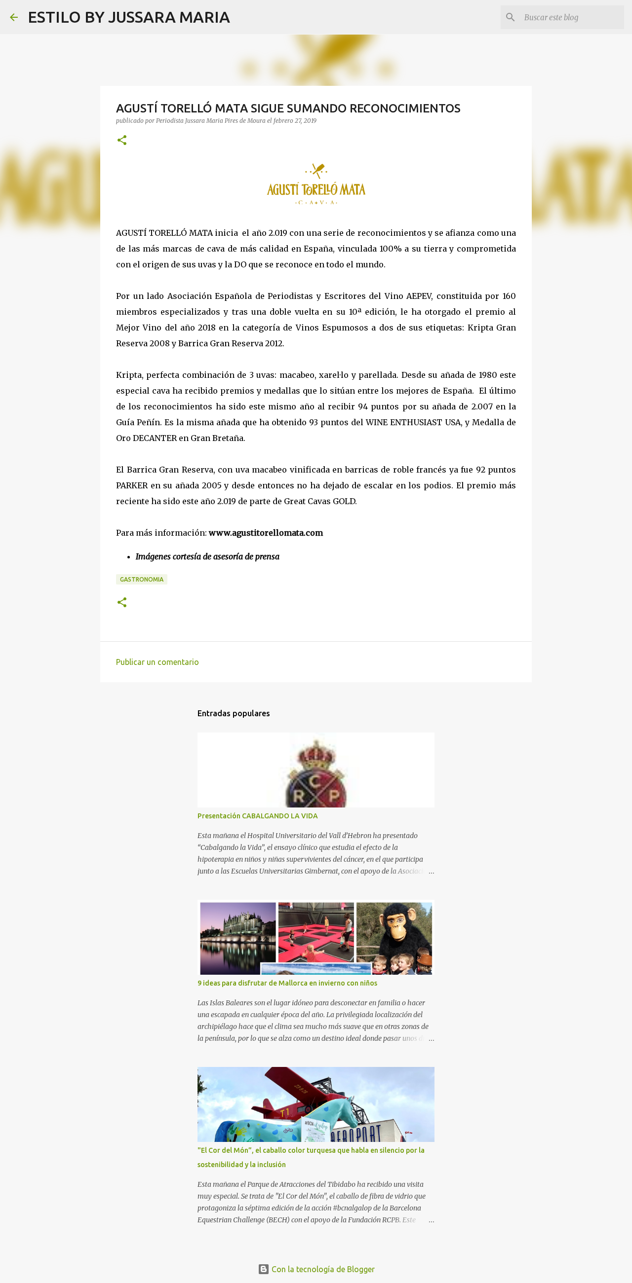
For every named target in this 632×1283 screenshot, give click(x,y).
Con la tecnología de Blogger (322, 1269)
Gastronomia (141, 579)
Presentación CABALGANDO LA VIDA (258, 816)
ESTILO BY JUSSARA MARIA (129, 17)
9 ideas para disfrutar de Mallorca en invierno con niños (287, 983)
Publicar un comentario (157, 662)
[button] (122, 140)
